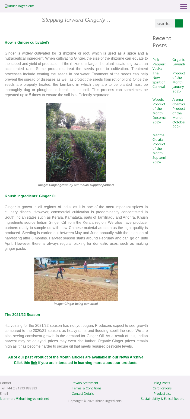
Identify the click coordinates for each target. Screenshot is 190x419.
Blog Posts (162, 383)
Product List (162, 393)
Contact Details (83, 393)
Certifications (162, 388)
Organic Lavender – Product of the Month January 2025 (179, 75)
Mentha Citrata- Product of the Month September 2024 (161, 148)
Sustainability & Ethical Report (162, 398)
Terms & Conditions (86, 388)
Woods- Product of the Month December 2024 (160, 110)
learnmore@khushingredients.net (24, 398)
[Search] (179, 23)
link (34, 363)
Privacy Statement (85, 383)
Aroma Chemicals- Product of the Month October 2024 (181, 113)
